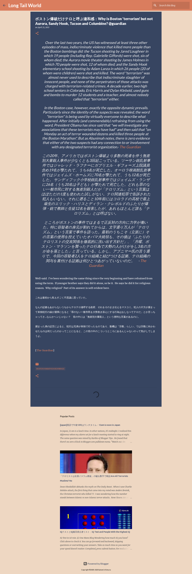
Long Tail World (24, 5)
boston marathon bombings (50, 369)
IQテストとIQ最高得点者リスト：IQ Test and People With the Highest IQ (95, 532)
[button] (37, 33)
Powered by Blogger (98, 563)
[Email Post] (37, 365)
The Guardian (130, 147)
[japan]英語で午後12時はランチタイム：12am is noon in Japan (90, 425)
